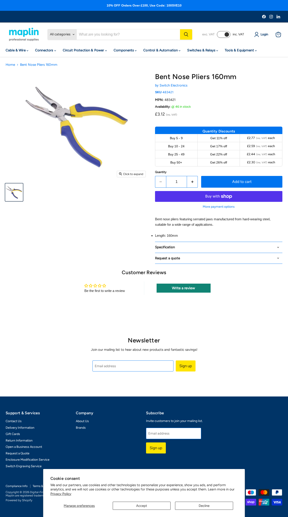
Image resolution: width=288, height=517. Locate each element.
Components (124, 50)
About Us (82, 421)
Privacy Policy (60, 494)
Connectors (44, 50)
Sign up (185, 366)
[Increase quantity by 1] (192, 181)
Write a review (183, 288)
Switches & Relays (201, 50)
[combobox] (128, 34)
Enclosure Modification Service (28, 460)
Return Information (19, 440)
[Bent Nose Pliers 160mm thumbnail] (14, 192)
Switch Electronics (173, 85)
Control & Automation (161, 50)
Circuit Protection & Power (84, 50)
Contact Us (14, 421)
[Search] (186, 34)
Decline (204, 506)
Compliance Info (17, 486)
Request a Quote (17, 453)
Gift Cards (13, 434)
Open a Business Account (24, 447)
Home (10, 65)
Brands (81, 428)
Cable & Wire (16, 50)
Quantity (160, 172)
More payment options (219, 207)
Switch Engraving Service (24, 466)
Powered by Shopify (19, 500)
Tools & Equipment (240, 50)
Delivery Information (20, 428)
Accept (141, 506)
